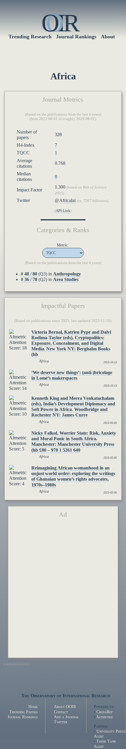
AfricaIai (67, 200)
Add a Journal (66, 716)
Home (33, 706)
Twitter (60, 721)
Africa (44, 361)
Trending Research (30, 37)
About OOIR (65, 706)
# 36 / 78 (29, 279)
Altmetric (104, 716)
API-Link (63, 211)
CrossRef (104, 711)
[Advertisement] (63, 590)
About (108, 37)
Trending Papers (23, 711)
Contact (61, 711)
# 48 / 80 (29, 273)
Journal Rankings (23, 716)
